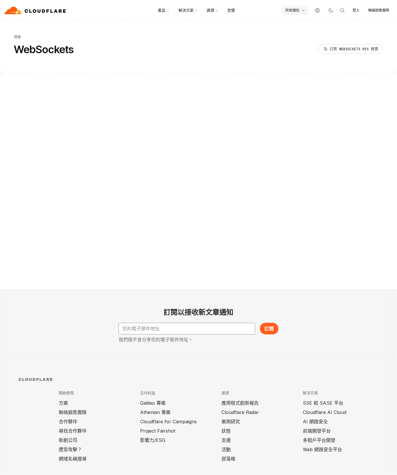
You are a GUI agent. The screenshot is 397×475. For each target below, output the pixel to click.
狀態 (226, 431)
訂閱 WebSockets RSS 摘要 (354, 49)
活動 (226, 449)
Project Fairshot (157, 431)
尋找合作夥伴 (73, 431)
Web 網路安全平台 (322, 449)
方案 (63, 403)
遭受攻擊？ (70, 449)
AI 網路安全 (315, 421)
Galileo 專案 (153, 403)
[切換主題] (330, 10)
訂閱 (269, 328)
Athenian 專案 (155, 412)
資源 (210, 10)
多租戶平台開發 (319, 440)
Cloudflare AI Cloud (324, 412)
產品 (161, 10)
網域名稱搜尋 (73, 459)
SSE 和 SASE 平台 (323, 403)
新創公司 (68, 440)
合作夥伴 (68, 421)
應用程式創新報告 (240, 403)
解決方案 (186, 10)
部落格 (228, 459)
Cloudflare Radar (240, 412)
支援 (226, 440)
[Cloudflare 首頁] (36, 10)
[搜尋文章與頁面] (342, 10)
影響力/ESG (152, 440)
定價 (231, 10)
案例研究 (230, 421)
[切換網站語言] (317, 10)
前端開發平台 (317, 431)
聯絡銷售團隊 (378, 10)
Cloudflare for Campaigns (168, 421)
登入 (356, 10)
